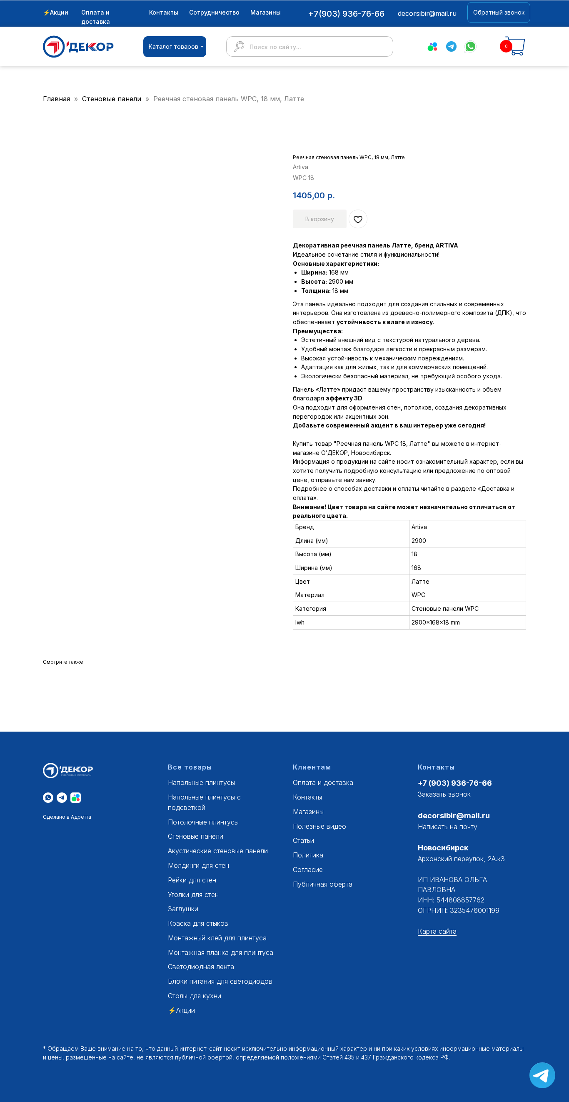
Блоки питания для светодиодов (220, 981)
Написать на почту (447, 826)
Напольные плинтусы (201, 782)
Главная (56, 99)
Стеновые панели (112, 99)
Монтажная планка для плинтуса (220, 952)
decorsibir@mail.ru (454, 815)
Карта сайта (437, 931)
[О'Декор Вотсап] (48, 797)
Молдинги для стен (198, 865)
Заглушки (183, 909)
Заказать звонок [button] (444, 794)
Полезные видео (319, 826)
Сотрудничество (214, 12)
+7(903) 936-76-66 (346, 14)
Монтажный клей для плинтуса (217, 938)
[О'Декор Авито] (75, 797)
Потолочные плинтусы (203, 822)
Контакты (163, 12)
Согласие (308, 869)
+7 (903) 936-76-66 (455, 783)
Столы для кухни (194, 996)
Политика (308, 855)
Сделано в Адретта (67, 817)
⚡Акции (55, 12)
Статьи (303, 840)
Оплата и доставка (323, 782)
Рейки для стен (192, 880)
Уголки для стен (193, 894)
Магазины (265, 12)
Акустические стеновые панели (218, 851)
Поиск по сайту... (275, 46)
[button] (498, 12)
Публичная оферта (322, 884)
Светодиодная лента (201, 966)
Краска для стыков (198, 923)
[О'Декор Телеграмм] (62, 797)
